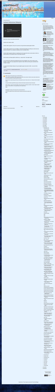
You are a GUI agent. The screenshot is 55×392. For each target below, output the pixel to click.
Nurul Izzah (45, 180)
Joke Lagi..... (46, 317)
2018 (44, 117)
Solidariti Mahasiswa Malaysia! (48, 287)
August (45, 358)
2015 (44, 121)
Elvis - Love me (46, 239)
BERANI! (45, 300)
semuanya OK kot (46, 253)
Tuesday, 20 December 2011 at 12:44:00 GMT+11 (14, 75)
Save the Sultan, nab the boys (48, 160)
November (45, 354)
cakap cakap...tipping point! (48, 283)
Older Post (37, 106)
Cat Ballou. (45, 246)
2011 (44, 126)
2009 (44, 368)
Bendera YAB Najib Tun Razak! (48, 288)
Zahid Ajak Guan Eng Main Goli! (49, 349)
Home (22, 106)
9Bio (44, 214)
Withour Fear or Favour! (46, 58)
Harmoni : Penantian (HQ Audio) (49, 309)
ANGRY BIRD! (46, 171)
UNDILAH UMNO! (46, 177)
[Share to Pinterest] (26, 69)
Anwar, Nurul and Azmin (47, 181)
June (45, 361)
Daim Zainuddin (46, 320)
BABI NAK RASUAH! (46, 52)
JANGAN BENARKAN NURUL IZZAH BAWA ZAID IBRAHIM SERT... (48, 191)
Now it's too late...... (47, 334)
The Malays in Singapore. (48, 184)
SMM (6, 70)
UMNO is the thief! (46, 286)
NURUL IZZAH (46, 277)
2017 (44, 118)
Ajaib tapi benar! (46, 247)
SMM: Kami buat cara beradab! (48, 291)
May (44, 362)
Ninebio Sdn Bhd (46, 213)
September (45, 357)
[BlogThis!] (24, 69)
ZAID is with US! (46, 252)
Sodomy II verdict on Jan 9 (48, 326)
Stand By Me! (46, 154)
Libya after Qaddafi (47, 262)
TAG (6, 75)
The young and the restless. (48, 338)
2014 (44, 122)
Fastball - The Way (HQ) (47, 263)
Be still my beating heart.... (48, 333)
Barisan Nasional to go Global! (48, 303)
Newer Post (5, 106)
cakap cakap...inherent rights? (48, 308)
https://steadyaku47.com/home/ (47, 25)
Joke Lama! (45, 251)
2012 (44, 125)
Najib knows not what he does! (48, 306)
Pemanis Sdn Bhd (46, 170)
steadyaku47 (10, 5)
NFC (44, 284)
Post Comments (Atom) (11, 108)
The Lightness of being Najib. (48, 257)
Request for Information (47, 200)
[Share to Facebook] (25, 69)
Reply (6, 92)
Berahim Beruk (46, 194)
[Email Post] (21, 69)
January (45, 365)
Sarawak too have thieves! (48, 339)
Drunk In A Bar (46, 140)
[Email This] (23, 69)
